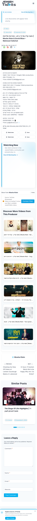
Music (7, 28)
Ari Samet (9, 420)
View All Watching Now (27, 12)
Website (7, 489)
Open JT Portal (10, 518)
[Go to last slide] (5, 402)
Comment (9, 448)
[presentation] (19, 396)
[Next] (32, 402)
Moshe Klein (9, 32)
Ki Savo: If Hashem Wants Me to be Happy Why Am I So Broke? (27, 369)
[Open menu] (33, 3)
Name (7, 473)
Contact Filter (28, 201)
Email (7, 481)
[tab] (15, 427)
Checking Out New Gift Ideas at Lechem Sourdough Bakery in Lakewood (10, 369)
